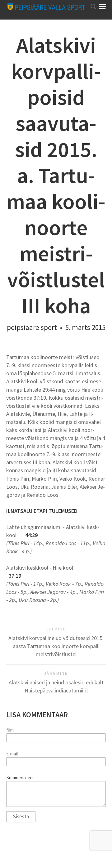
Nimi (10, 730)
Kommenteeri (19, 778)
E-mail (12, 754)
